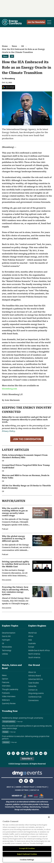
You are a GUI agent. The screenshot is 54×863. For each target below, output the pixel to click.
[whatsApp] (45, 753)
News (14, 46)
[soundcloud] (40, 753)
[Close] (49, 817)
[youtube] (27, 753)
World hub (32, 633)
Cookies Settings (21, 790)
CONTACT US (34, 790)
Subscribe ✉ (27, 759)
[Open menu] (49, 22)
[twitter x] (18, 753)
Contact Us (32, 690)
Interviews (6, 686)
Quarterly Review (9, 703)
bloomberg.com (9, 389)
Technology (6, 650)
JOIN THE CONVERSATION (27, 439)
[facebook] (8, 753)
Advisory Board (34, 676)
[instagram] (13, 753)
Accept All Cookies (27, 848)
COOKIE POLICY (41, 787)
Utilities (5, 654)
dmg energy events (36, 693)
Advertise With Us (35, 679)
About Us (32, 672)
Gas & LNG (6, 636)
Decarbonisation (8, 633)
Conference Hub (34, 697)
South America (34, 657)
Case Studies (33, 683)
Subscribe (32, 686)
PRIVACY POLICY (29, 787)
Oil (22, 46)
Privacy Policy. (8, 431)
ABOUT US (10, 787)
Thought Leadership (10, 689)
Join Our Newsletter (36, 22)
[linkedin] (22, 753)
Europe (31, 647)
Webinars (6, 700)
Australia (32, 643)
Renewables (7, 647)
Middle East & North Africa (39, 650)
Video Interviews (8, 696)
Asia (30, 640)
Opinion (5, 679)
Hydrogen (6, 640)
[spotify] (36, 753)
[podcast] (31, 753)
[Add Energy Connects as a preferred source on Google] (8, 87)
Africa (30, 636)
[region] (27, 838)
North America (34, 654)
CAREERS (18, 787)
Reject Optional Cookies (27, 854)
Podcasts (6, 693)
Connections (33, 700)
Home (5, 46)
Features (5, 682)
